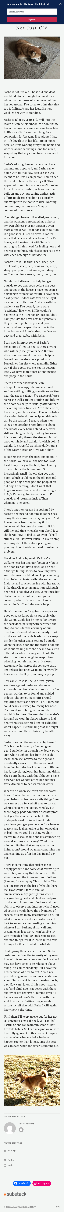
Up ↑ (58, 1207)
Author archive (21, 1129)
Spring (11, 1160)
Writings (12, 1150)
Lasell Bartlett (26, 1123)
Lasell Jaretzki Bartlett (23, 1207)
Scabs (10, 1165)
